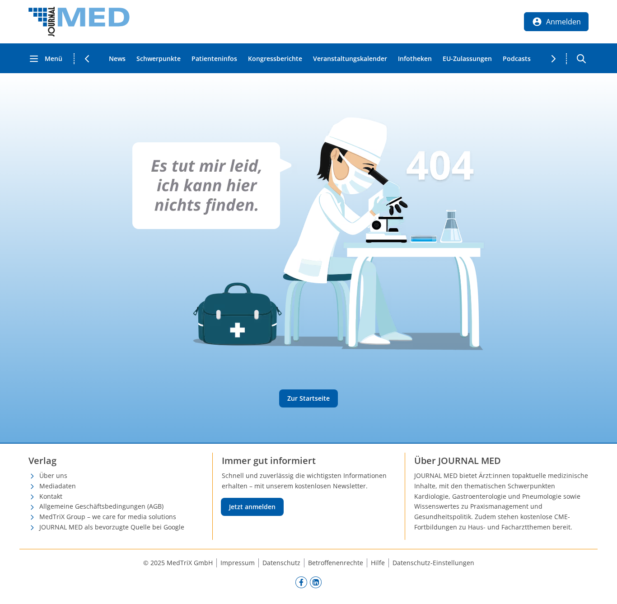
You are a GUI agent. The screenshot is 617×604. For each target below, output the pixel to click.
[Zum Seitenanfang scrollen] (601, 588)
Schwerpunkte (158, 58)
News (117, 58)
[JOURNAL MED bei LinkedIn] (315, 582)
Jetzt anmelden (252, 506)
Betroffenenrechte (335, 562)
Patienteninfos (214, 58)
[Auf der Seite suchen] (581, 59)
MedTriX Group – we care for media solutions (107, 516)
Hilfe (378, 562)
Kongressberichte (275, 58)
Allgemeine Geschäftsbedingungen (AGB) (101, 506)
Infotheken (415, 58)
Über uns (53, 475)
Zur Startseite (308, 398)
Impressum (237, 562)
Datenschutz (281, 562)
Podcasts (517, 58)
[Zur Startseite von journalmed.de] (79, 22)
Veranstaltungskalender (350, 58)
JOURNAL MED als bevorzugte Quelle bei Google (111, 527)
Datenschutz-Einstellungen (433, 562)
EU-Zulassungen (467, 58)
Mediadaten (57, 486)
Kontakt (50, 496)
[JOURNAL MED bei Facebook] (301, 582)
